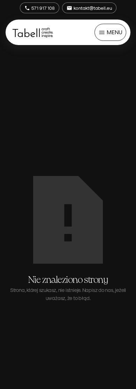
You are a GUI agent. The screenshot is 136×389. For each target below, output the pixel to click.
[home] (33, 32)
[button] (110, 32)
